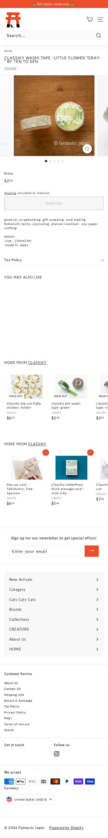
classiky (10, 68)
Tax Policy (13, 260)
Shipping (10, 192)
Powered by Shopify (66, 828)
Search (9, 730)
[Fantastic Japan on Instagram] (56, 753)
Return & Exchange (18, 700)
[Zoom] (87, 148)
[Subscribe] (92, 551)
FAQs (8, 718)
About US (11, 683)
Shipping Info (14, 694)
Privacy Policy (15, 712)
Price (8, 174)
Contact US (12, 688)
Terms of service (16, 724)
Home (8, 50)
